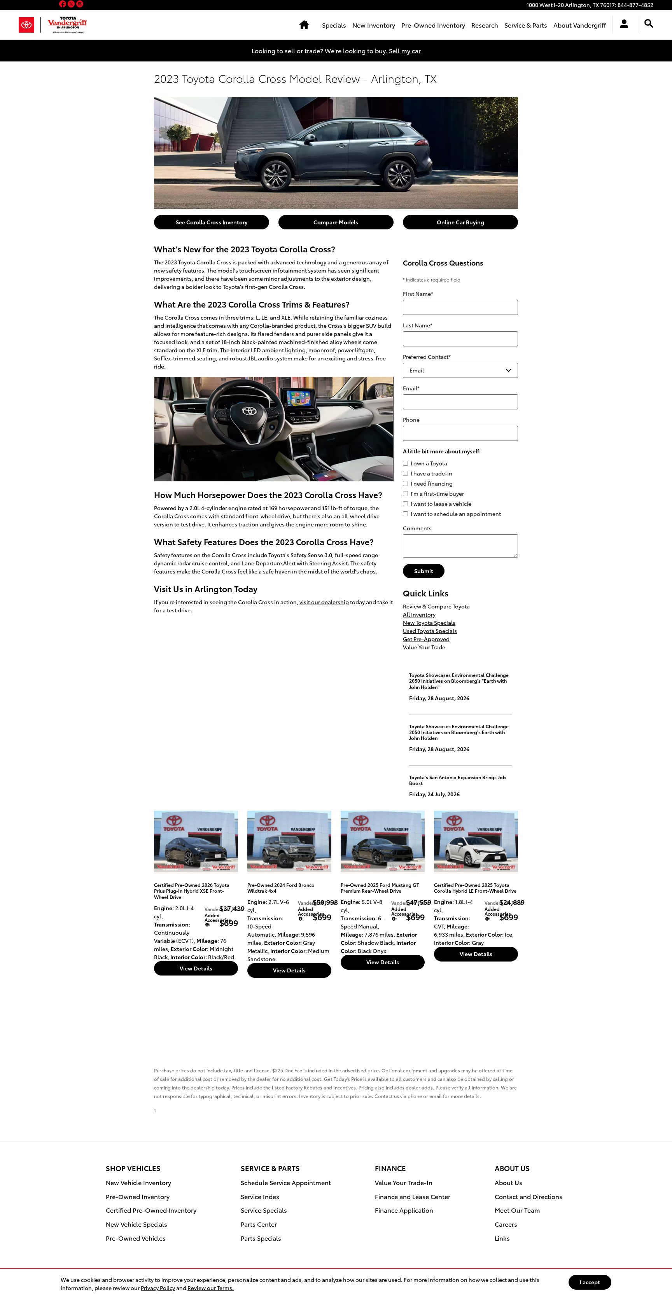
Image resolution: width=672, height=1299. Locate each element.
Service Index (260, 1196)
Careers (506, 1223)
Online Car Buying (460, 222)
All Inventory (419, 614)
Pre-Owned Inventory (433, 24)
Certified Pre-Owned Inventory (151, 1209)
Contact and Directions (528, 1196)
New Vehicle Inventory (138, 1182)
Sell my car (405, 50)
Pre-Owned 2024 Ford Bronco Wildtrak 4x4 (281, 887)
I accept (590, 1282)
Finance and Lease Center (412, 1196)
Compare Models (335, 222)
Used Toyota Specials (430, 631)
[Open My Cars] (622, 25)
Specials (334, 24)
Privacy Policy (158, 1288)
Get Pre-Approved (426, 639)
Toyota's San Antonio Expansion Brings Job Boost (457, 780)
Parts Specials (261, 1237)
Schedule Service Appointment (286, 1182)
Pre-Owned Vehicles (136, 1237)
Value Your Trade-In (403, 1182)
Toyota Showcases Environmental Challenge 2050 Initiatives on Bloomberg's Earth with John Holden (459, 732)
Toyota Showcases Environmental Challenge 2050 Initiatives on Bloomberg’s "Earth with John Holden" (459, 680)
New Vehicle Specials (136, 1223)
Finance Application (404, 1209)
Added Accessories (218, 917)
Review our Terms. (210, 1288)
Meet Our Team (517, 1209)
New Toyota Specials (429, 622)
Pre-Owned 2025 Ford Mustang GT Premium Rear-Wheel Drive (380, 887)
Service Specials (264, 1209)
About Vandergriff (579, 24)
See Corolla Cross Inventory (211, 222)
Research (484, 24)
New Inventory (373, 24)
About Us (508, 1182)
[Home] (30, 25)
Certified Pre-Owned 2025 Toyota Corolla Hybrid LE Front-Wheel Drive (475, 887)
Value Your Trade (424, 647)
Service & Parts (525, 24)
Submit (423, 571)
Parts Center (259, 1223)
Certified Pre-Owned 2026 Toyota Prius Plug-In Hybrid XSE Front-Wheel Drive (191, 890)
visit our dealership (324, 602)
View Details (196, 968)
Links (502, 1237)
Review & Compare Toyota (436, 606)
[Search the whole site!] (648, 23)
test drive (179, 610)
